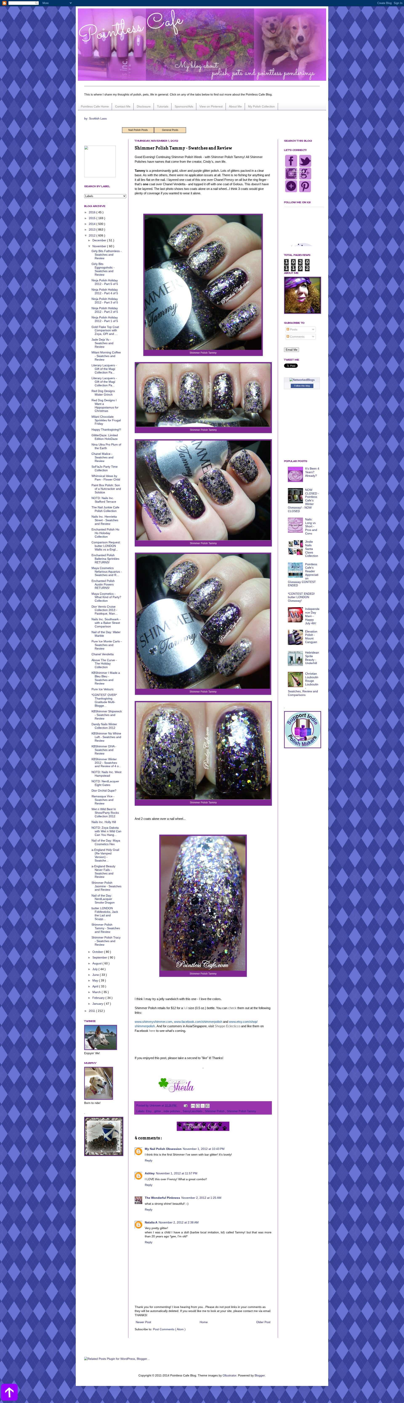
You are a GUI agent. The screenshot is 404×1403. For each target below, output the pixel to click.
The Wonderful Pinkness (162, 1197)
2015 (92, 218)
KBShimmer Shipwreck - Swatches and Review (107, 715)
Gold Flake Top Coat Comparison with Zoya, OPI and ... (105, 330)
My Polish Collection (261, 106)
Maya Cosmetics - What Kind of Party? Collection (106, 597)
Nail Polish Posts (138, 130)
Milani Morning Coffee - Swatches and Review (106, 356)
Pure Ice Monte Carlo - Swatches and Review (107, 645)
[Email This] (193, 1106)
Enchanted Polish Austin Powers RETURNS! (103, 584)
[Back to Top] (9, 1393)
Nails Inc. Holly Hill (104, 822)
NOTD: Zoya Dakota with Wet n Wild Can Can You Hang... (106, 831)
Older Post (263, 1322)
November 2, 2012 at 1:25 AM (201, 1197)
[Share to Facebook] (207, 1106)
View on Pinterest (211, 106)
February (98, 997)
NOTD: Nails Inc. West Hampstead (106, 773)
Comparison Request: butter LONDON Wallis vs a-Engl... (106, 546)
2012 (92, 235)
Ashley (150, 1173)
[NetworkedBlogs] (302, 379)
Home (204, 1322)
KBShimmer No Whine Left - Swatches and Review (106, 737)
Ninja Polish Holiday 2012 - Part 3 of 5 (105, 300)
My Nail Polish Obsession (163, 1149)
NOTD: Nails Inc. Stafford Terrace (104, 499)
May (95, 980)
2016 (92, 212)
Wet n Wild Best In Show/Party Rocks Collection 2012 (105, 812)
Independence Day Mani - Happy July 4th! (312, 616)
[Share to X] (203, 1106)
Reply (148, 1160)
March (97, 992)
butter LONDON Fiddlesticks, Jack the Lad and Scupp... (105, 913)
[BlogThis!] (198, 1106)
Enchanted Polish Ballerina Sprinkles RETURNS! (105, 558)
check (232, 1008)
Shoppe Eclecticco (227, 1026)
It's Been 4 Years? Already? (312, 472)
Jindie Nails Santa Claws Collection (311, 548)
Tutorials (162, 106)
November (99, 246)
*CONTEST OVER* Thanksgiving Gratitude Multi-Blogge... (104, 700)
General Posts (170, 130)
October (98, 951)
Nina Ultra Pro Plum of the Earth (106, 446)
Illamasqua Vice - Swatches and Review (103, 800)
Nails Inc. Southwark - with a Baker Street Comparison (106, 623)
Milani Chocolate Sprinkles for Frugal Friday (106, 420)
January (98, 1003)
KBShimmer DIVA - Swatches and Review (104, 750)
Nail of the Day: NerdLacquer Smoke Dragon (103, 899)
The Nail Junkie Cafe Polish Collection (105, 509)
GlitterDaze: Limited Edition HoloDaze (105, 437)
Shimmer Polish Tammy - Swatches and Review (106, 928)
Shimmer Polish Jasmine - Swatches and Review (106, 886)
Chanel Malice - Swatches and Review (102, 457)
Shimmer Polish (215, 1111)
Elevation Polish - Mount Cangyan (311, 637)
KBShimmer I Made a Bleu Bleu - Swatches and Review (106, 678)
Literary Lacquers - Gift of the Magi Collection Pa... (104, 369)
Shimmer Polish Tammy (241, 1111)
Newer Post (143, 1322)
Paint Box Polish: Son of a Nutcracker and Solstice (106, 488)
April (95, 986)
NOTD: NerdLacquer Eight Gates (105, 783)
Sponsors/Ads (184, 106)
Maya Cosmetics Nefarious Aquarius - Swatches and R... (107, 571)
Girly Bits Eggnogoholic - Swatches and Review (103, 269)
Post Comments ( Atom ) (169, 1329)
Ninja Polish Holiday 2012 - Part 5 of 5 (105, 282)
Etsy (149, 1111)
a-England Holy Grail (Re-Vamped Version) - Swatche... (105, 855)
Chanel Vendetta (103, 654)
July (95, 969)
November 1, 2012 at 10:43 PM (204, 1149)
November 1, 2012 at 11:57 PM (176, 1173)
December (99, 240)
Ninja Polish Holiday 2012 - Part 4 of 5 (105, 291)
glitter (158, 1111)
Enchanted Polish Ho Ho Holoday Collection (105, 533)
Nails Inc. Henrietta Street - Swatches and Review (105, 520)
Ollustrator (229, 1375)
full (185, 1008)
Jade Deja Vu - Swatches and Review (102, 343)
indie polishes (172, 1111)
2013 (92, 229)
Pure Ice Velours (102, 689)
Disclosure (144, 106)
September (100, 957)
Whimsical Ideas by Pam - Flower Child (106, 477)
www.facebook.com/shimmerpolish (198, 1021)
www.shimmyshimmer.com (153, 1021)
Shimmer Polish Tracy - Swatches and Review (106, 941)
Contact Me (122, 106)
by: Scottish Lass (95, 118)
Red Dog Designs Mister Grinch (103, 392)
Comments (296, 336)
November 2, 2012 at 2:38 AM (179, 1222)
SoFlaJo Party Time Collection (105, 468)
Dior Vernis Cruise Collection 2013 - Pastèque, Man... (104, 610)
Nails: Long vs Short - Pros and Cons (311, 526)
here (152, 1030)
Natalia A (151, 1222)
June (96, 974)
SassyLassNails (193, 1111)
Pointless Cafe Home (95, 106)
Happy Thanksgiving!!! (106, 429)
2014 (92, 224)
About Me (235, 106)
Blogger (260, 1375)
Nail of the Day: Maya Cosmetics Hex (106, 842)
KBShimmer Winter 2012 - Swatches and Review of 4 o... (106, 762)
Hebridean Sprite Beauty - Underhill (312, 658)
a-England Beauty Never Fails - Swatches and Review (103, 871)
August (97, 963)
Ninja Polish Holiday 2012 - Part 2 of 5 (105, 309)
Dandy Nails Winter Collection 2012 (104, 725)
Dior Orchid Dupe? (104, 790)
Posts (293, 329)
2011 (92, 1010)
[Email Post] (185, 1105)
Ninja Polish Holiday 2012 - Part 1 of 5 (105, 319)
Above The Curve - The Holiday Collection (104, 663)
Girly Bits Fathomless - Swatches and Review (107, 254)
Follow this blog (302, 385)
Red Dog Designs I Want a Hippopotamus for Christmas (105, 405)
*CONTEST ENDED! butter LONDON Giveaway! (301, 597)
